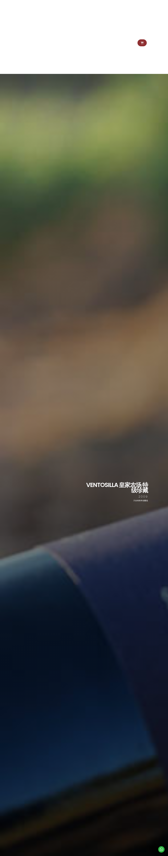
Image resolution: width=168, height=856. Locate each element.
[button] (150, 43)
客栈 (27, 43)
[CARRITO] (142, 42)
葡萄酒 (15, 43)
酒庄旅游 (22, 43)
